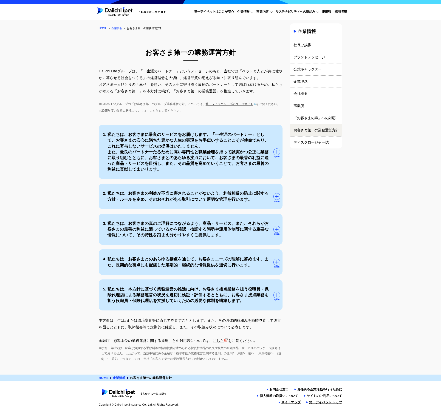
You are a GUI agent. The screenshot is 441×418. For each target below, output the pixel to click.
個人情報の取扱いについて (279, 396)
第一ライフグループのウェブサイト (229, 104)
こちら (154, 110)
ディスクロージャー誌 (311, 142)
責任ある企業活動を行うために (319, 389)
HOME (103, 28)
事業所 (299, 106)
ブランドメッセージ (309, 57)
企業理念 (301, 81)
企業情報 (116, 28)
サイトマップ (291, 402)
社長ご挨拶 (302, 45)
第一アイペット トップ (325, 402)
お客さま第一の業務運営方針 (316, 130)
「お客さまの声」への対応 (314, 118)
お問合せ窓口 (279, 389)
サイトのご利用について (324, 396)
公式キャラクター (308, 69)
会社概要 (301, 94)
